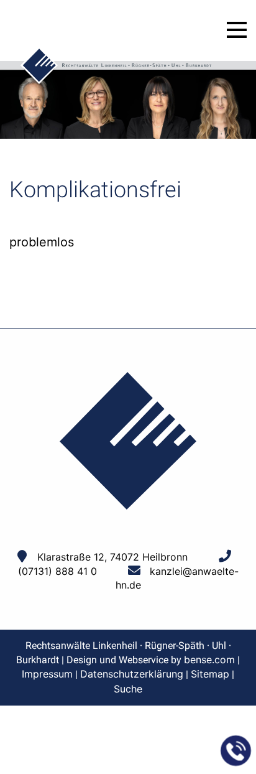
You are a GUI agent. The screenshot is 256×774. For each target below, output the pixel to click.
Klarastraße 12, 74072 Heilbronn (112, 557)
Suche (128, 689)
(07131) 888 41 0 (57, 571)
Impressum (47, 674)
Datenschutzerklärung (131, 674)
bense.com (209, 659)
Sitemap (210, 674)
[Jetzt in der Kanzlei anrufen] (236, 751)
